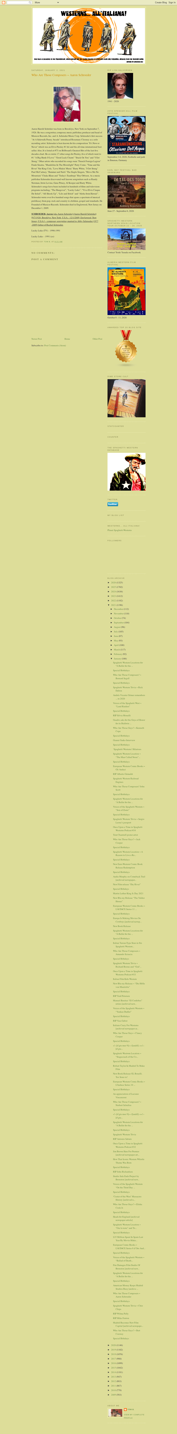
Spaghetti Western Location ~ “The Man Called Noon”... (127, 755)
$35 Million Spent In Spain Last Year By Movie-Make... (128, 1238)
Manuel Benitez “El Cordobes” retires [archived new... (127, 1002)
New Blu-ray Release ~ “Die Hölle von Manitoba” (129, 985)
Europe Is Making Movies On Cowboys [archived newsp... (127, 920)
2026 (114, 582)
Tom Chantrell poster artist (125, 834)
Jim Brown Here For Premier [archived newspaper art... (126, 1153)
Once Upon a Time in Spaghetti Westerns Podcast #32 (127, 1145)
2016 (114, 1363)
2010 (114, 1390)
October (118, 618)
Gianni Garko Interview (124, 740)
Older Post (97, 338)
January (118, 658)
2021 (114, 605)
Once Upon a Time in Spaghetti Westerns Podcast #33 (127, 973)
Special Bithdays (121, 888)
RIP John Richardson (123, 1171)
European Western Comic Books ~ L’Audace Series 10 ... (129, 1083)
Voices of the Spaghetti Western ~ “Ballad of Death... (128, 1259)
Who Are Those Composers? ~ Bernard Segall (127, 676)
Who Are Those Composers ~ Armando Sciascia (126, 952)
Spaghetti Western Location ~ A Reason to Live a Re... (128, 853)
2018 (114, 1354)
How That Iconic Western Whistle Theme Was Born (128, 1161)
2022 (114, 600)
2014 (114, 1372)
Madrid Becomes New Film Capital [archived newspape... (128, 1324)
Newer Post (36, 338)
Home (67, 338)
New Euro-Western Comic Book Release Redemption (128, 865)
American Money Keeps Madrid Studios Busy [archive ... (128, 1287)
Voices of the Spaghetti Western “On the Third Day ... (128, 1185)
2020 (114, 1345)
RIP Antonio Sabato (122, 1138)
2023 (114, 596)
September (119, 622)
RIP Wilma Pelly (121, 1313)
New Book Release (122, 926)
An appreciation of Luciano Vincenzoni (126, 1095)
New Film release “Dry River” (127, 884)
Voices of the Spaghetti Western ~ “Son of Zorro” (128, 808)
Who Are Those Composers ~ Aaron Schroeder (126, 1295)
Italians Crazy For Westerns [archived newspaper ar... (125, 1027)
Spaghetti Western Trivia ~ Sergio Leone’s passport (128, 820)
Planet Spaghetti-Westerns (120, 530)
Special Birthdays (121, 670)
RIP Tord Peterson (121, 995)
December (119, 609)
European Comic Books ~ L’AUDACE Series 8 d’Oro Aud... (129, 1246)
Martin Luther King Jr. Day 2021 (128, 893)
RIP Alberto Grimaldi (123, 773)
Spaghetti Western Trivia (124, 1134)
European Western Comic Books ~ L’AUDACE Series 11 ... (129, 907)
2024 (114, 591)
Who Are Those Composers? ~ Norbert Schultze (127, 1103)
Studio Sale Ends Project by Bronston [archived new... (126, 1178)
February (118, 654)
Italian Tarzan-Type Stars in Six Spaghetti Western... (127, 944)
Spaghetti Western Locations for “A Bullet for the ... (128, 664)
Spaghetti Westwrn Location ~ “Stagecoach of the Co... (127, 1055)
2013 (114, 1376)
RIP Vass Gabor (120, 1020)
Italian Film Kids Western (125, 978)
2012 (114, 1381)
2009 (114, 1394)
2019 (114, 1349)
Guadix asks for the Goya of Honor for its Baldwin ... (129, 721)
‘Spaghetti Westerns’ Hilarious (127, 749)
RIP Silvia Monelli (122, 715)
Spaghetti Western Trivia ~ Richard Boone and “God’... (127, 965)
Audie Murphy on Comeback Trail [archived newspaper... (129, 878)
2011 (114, 1385)
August (117, 627)
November (119, 613)
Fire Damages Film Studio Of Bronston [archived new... (126, 1266)
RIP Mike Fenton (121, 1318)
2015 (114, 1367)
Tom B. (130, 1409)
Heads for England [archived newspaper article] (126, 1218)
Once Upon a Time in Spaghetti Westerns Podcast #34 (127, 828)
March (117, 649)
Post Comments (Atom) (55, 345)
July (116, 631)
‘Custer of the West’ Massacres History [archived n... (127, 1198)
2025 (114, 587)
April (116, 645)
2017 (114, 1358)
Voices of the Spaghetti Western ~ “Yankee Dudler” (128, 1010)
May (116, 640)
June (116, 636)
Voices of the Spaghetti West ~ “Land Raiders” (127, 704)
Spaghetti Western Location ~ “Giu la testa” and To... (127, 1226)
